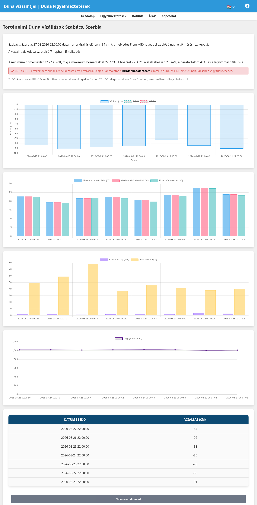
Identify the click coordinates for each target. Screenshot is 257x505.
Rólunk (137, 16)
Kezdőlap (88, 16)
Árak (152, 16)
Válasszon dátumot (128, 498)
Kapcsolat (168, 16)
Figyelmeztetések (113, 16)
